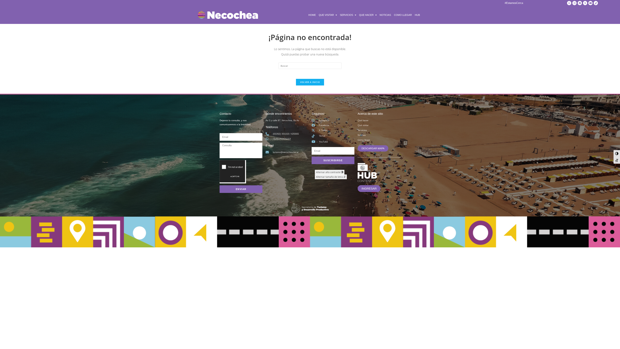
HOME (312, 15)
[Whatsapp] (569, 3)
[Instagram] (574, 3)
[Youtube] (590, 3)
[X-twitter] (585, 3)
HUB (417, 15)
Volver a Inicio (310, 82)
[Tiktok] (596, 3)
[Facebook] (580, 3)
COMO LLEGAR (403, 15)
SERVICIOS (346, 15)
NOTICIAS (385, 15)
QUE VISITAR (326, 15)
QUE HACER (366, 15)
